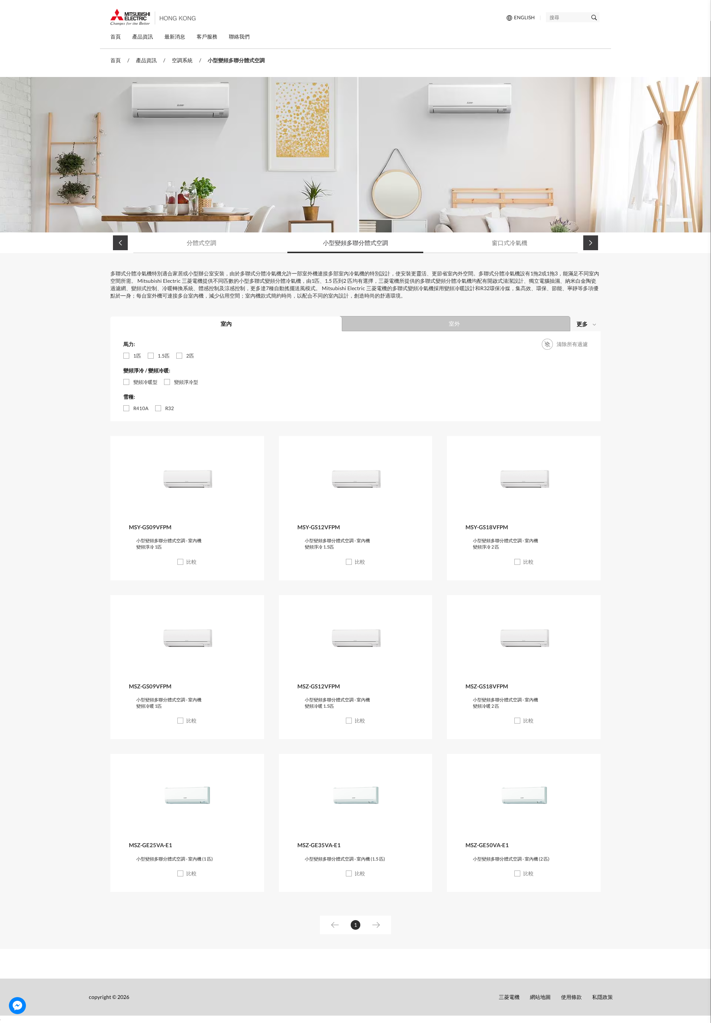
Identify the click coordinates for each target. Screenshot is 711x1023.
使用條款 (571, 997)
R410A (140, 408)
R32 (169, 408)
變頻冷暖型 (145, 382)
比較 (191, 562)
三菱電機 (509, 997)
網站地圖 (540, 997)
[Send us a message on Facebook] (17, 1005)
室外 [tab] (454, 323)
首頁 (115, 60)
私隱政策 (602, 997)
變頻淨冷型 (186, 382)
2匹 (190, 356)
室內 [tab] (226, 323)
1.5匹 (164, 356)
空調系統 (182, 60)
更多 (582, 324)
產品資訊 (146, 60)
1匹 (137, 356)
